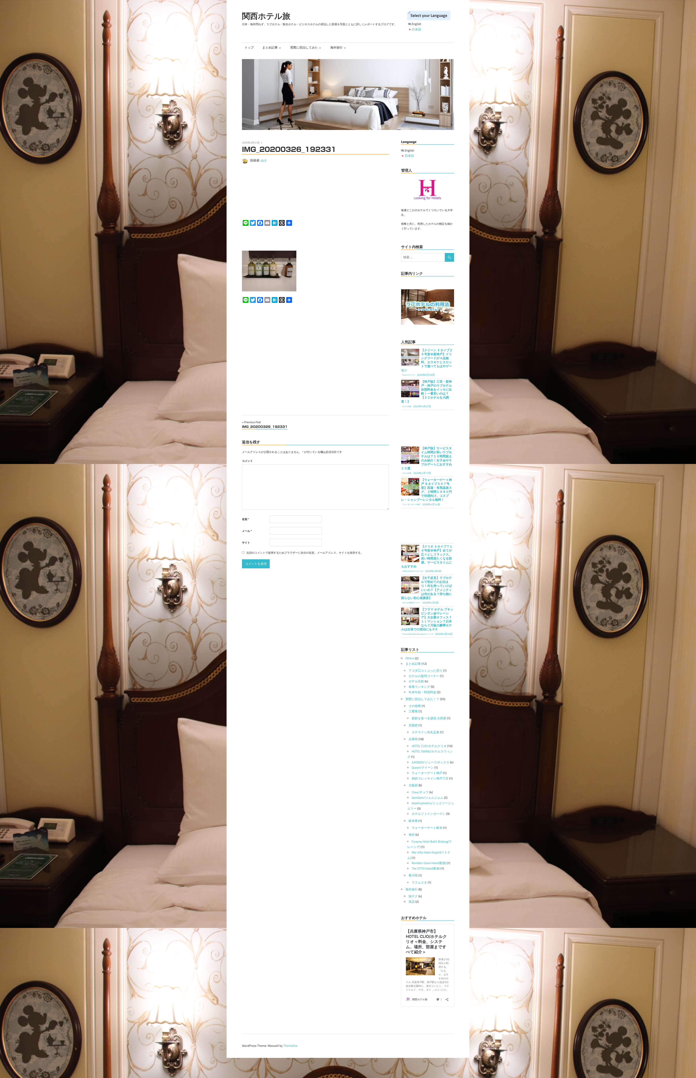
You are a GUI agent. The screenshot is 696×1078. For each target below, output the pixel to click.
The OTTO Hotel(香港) (426, 868)
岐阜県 (413, 820)
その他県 (415, 706)
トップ (249, 47)
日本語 (416, 29)
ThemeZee (290, 1045)
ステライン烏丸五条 (425, 732)
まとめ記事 (270, 47)
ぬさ (264, 160)
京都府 (413, 725)
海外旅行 (336, 47)
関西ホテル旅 (266, 16)
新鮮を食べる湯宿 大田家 (429, 718)
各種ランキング (419, 686)
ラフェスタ (419, 882)
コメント (247, 461)
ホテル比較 (416, 681)
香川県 (413, 875)
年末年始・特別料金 (422, 692)
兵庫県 (413, 739)
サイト (246, 542)
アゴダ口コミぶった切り (425, 670)
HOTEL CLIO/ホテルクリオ (429, 746)
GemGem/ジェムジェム (427, 797)
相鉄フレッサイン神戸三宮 (430, 778)
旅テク (413, 896)
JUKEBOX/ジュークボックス (430, 762)
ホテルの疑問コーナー (424, 676)
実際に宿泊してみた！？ (422, 699)
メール (247, 531)
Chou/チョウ (420, 792)
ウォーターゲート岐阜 (427, 827)
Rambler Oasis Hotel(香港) (429, 863)
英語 (412, 901)
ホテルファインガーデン (429, 813)
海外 (412, 834)
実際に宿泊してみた (304, 47)
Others (409, 658)
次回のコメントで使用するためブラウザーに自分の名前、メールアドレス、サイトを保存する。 (304, 553)
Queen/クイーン (423, 767)
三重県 (413, 711)
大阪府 (413, 785)
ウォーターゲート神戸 (427, 773)
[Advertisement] (315, 191)
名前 (245, 519)
